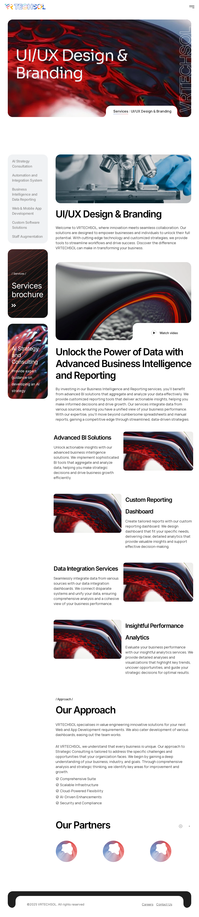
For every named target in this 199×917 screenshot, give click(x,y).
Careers (147, 904)
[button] (162, 331)
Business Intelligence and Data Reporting (24, 194)
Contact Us (164, 904)
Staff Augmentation (27, 236)
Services (120, 111)
